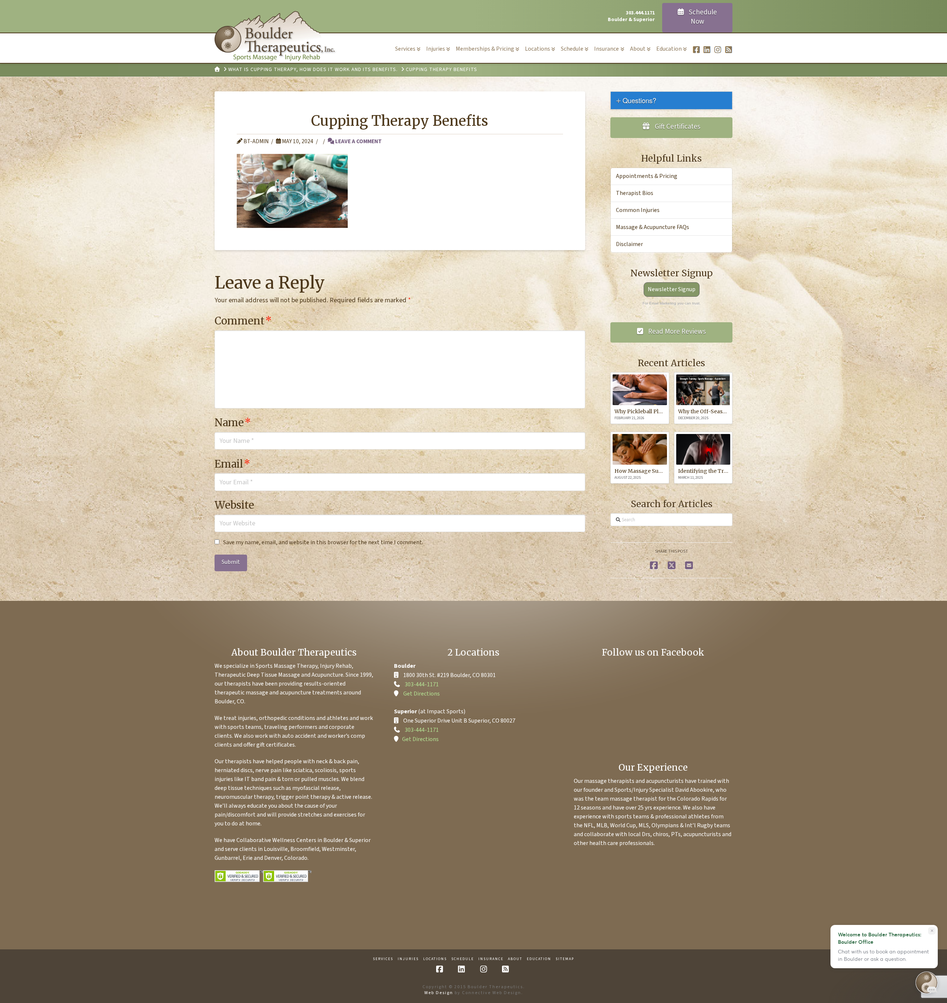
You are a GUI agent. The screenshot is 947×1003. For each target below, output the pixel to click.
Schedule (462, 959)
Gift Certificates (676, 127)
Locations (435, 959)
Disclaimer (629, 244)
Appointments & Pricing (646, 176)
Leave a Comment (358, 141)
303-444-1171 (422, 684)
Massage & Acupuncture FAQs (652, 227)
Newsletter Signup (671, 289)
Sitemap (565, 959)
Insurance (490, 959)
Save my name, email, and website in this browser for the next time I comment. (323, 542)
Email (232, 464)
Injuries (408, 959)
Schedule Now (702, 17)
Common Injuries (638, 210)
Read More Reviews (676, 332)
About (515, 959)
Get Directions (421, 694)
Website (234, 505)
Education (539, 959)
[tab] (671, 100)
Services (383, 959)
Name (233, 422)
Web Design (438, 993)
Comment (243, 320)
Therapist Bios (634, 193)
